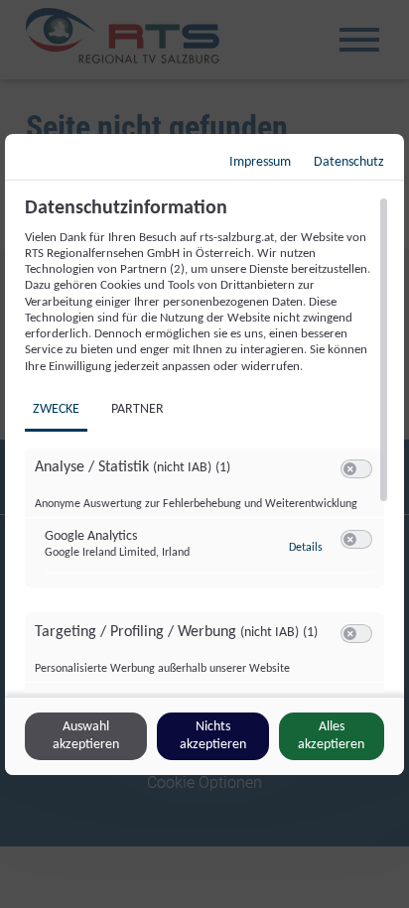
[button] (349, 468)
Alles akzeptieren (331, 735)
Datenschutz (349, 162)
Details (306, 548)
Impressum (260, 162)
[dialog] (204, 454)
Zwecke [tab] (56, 409)
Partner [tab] (137, 409)
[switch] (356, 469)
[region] (207, 444)
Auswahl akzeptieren (86, 735)
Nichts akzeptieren (213, 735)
